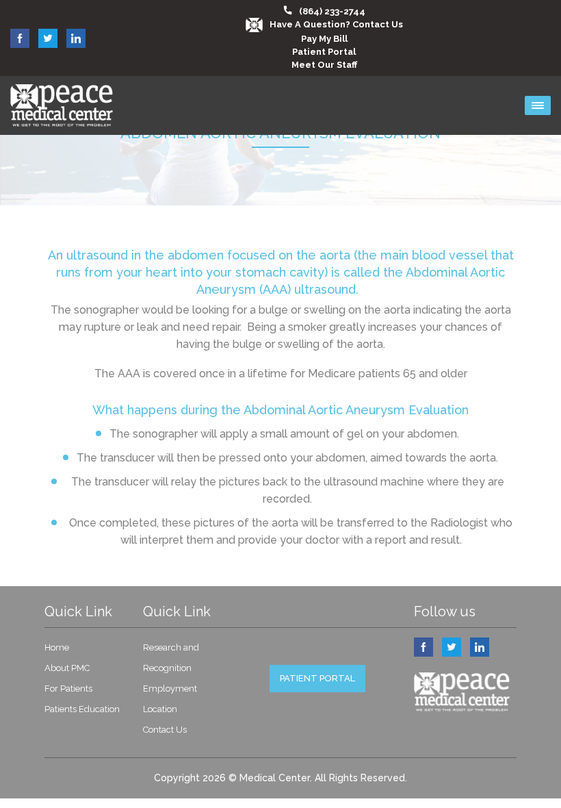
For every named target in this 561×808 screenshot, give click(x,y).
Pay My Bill (324, 39)
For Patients (68, 688)
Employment (170, 688)
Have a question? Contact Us (336, 24)
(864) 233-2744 (332, 11)
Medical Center (274, 777)
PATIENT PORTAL (317, 678)
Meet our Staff (324, 65)
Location (160, 709)
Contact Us (165, 729)
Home (56, 647)
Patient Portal (324, 52)
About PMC (67, 668)
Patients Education (82, 709)
